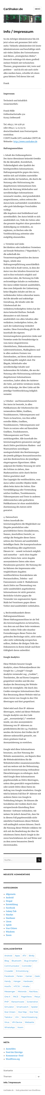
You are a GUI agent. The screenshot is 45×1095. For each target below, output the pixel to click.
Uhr (17, 1017)
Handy (7, 981)
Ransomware (17, 1002)
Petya (37, 996)
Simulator (9, 1007)
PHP (6, 1002)
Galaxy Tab (11, 911)
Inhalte (26, 986)
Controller (27, 966)
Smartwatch (22, 1007)
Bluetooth (16, 961)
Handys (9, 914)
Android (10, 897)
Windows (10, 931)
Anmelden (11, 1049)
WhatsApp (9, 1027)
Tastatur (8, 1017)
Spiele (9, 925)
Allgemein (11, 894)
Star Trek (34, 1012)
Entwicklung (12, 904)
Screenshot (32, 1002)
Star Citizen (11, 928)
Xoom (9, 935)
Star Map (22, 1012)
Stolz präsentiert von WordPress (28, 1090)
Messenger (9, 991)
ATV (24, 956)
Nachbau (33, 991)
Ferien (20, 976)
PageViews (26, 996)
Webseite (29, 1022)
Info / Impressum (12, 1082)
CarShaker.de (13, 9)
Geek (37, 976)
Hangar (17, 981)
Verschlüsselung (29, 1017)
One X (7, 996)
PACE (15, 996)
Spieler (34, 1007)
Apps (17, 956)
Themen (7, 1076)
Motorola (22, 991)
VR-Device (17, 1022)
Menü (37, 9)
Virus (6, 1022)
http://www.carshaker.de (25, 141)
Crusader (8, 971)
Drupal (9, 901)
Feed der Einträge (14, 1052)
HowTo (7, 986)
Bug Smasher (30, 961)
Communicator (11, 966)
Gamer (29, 976)
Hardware (10, 918)
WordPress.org (13, 1059)
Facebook (10, 908)
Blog (6, 961)
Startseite (8, 1070)
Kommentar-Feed (14, 1055)
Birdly (31, 956)
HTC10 (17, 986)
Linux (8, 921)
